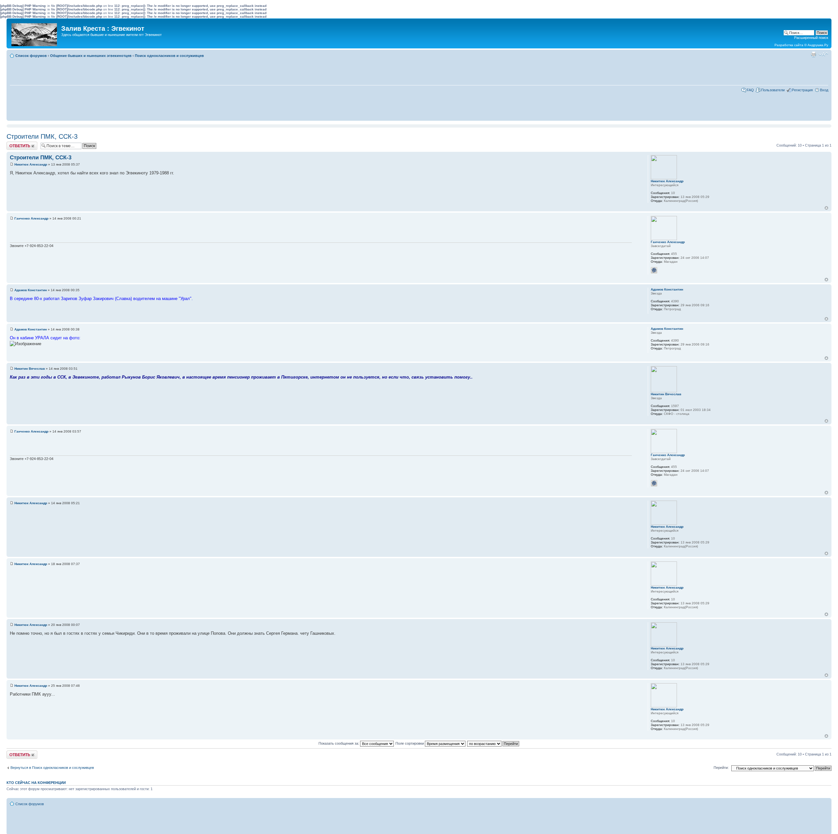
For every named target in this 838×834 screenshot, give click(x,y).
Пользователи (773, 90)
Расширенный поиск (811, 38)
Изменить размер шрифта (823, 54)
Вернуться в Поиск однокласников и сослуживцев (52, 768)
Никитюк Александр (30, 164)
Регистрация (802, 90)
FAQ (750, 90)
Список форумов (31, 56)
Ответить (14, 144)
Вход (824, 90)
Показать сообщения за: (339, 743)
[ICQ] (654, 270)
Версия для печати (813, 54)
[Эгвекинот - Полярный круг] (34, 33)
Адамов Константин (30, 290)
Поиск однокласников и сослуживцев (169, 56)
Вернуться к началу (826, 208)
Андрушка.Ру (818, 45)
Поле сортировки (410, 743)
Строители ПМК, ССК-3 (42, 136)
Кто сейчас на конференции (36, 783)
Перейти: (721, 768)
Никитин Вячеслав (29, 368)
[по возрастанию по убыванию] (493, 743)
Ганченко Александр (31, 218)
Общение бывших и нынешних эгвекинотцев (91, 56)
